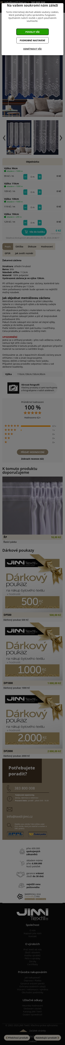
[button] (32, 32)
